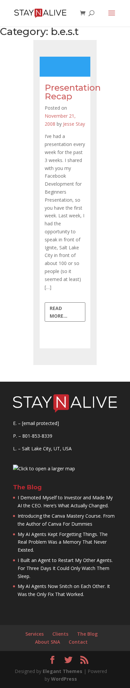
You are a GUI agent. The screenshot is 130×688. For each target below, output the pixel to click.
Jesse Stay (74, 124)
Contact (78, 642)
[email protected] (40, 423)
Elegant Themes (62, 671)
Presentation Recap (73, 92)
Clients (60, 634)
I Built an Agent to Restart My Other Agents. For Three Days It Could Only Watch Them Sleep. (65, 568)
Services (34, 634)
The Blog (87, 634)
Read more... (58, 312)
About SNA (47, 642)
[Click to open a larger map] (44, 468)
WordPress (64, 679)
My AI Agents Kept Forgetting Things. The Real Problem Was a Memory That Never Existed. (63, 542)
